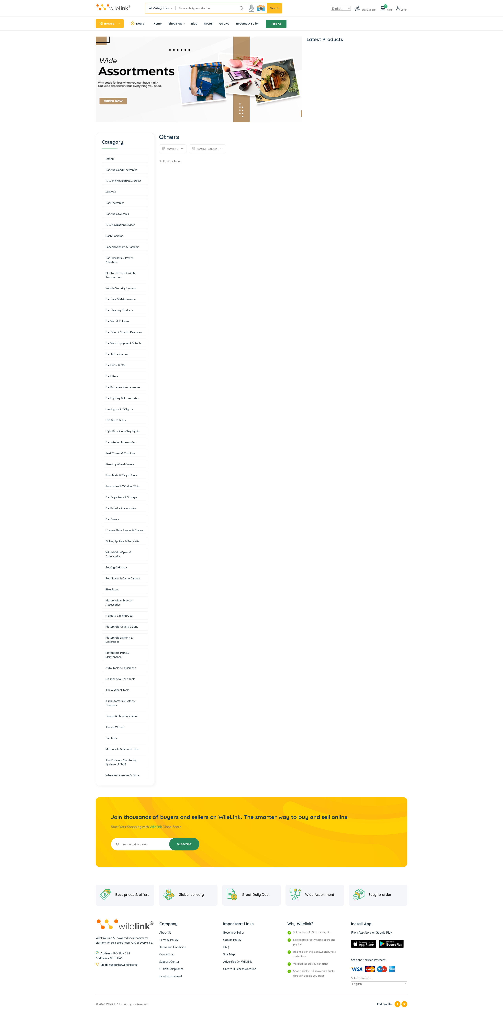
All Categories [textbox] (159, 8)
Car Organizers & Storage (121, 497)
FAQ (226, 947)
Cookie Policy (232, 939)
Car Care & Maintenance (121, 299)
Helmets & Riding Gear (119, 615)
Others (110, 158)
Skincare (111, 191)
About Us (165, 932)
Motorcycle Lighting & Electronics (119, 639)
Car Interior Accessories (121, 442)
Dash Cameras (114, 235)
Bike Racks (112, 589)
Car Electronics (115, 202)
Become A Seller (247, 23)
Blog (194, 23)
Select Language (361, 978)
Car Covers (112, 519)
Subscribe (184, 844)
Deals (140, 23)
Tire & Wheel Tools (117, 689)
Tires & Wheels (115, 727)
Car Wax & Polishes (117, 321)
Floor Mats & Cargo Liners (121, 475)
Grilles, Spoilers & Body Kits (123, 541)
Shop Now (175, 23)
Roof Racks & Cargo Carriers (123, 578)
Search (274, 8)
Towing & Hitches (117, 567)
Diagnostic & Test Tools (120, 678)
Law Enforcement (170, 976)
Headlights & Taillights (119, 409)
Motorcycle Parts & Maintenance (117, 654)
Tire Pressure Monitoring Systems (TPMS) (121, 762)
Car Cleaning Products (119, 310)
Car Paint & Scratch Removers (124, 332)
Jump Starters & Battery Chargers (120, 703)
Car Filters (112, 376)
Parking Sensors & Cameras (122, 246)
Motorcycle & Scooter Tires (123, 749)
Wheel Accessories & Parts (122, 775)
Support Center (169, 961)
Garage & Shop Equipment (122, 716)
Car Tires (111, 738)
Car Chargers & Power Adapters (119, 260)
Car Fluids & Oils (116, 365)
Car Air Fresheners (117, 354)
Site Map (229, 954)
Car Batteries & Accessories (123, 387)
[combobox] (160, 8)
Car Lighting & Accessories (122, 398)
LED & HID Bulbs (116, 420)
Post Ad (276, 24)
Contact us (166, 954)
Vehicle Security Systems (121, 288)
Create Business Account (239, 969)
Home (157, 23)
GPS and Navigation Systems (123, 180)
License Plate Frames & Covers (124, 530)
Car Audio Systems (117, 213)
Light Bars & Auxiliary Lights (123, 431)
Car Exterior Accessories (121, 508)
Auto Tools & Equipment (121, 667)
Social (208, 23)
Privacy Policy (168, 939)
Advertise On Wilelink (237, 961)
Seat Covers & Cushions (120, 453)
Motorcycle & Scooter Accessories (119, 602)
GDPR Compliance (171, 969)
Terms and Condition (172, 947)
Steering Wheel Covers (120, 464)
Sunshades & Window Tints (123, 486)
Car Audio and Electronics (121, 169)
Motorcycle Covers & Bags (122, 626)
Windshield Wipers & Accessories (118, 554)
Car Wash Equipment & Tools (123, 343)
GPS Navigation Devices (120, 224)
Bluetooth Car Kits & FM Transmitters (121, 275)
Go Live (224, 23)
